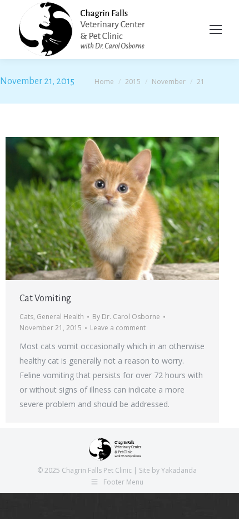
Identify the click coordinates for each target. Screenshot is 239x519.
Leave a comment (118, 327)
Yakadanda (179, 470)
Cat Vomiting (45, 298)
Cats (26, 316)
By (126, 316)
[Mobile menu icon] (215, 29)
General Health (60, 316)
